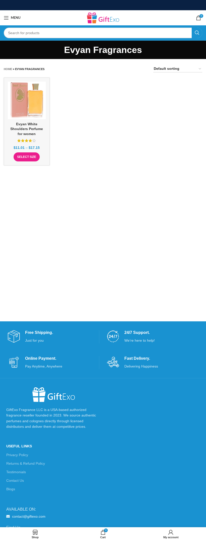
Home (8, 69)
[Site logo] (103, 18)
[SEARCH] (197, 33)
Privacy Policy (17, 455)
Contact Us (15, 480)
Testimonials (16, 472)
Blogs (10, 489)
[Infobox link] (53, 336)
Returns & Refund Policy (25, 463)
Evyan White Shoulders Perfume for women (26, 129)
